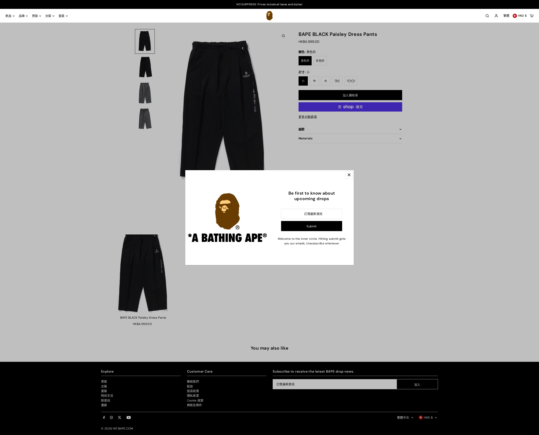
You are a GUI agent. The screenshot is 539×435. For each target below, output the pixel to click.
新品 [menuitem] (8, 16)
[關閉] (349, 175)
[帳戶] (496, 16)
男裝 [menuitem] (35, 16)
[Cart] (532, 16)
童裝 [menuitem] (62, 16)
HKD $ (522, 16)
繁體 (506, 16)
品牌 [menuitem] (22, 16)
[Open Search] (487, 16)
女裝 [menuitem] (48, 16)
